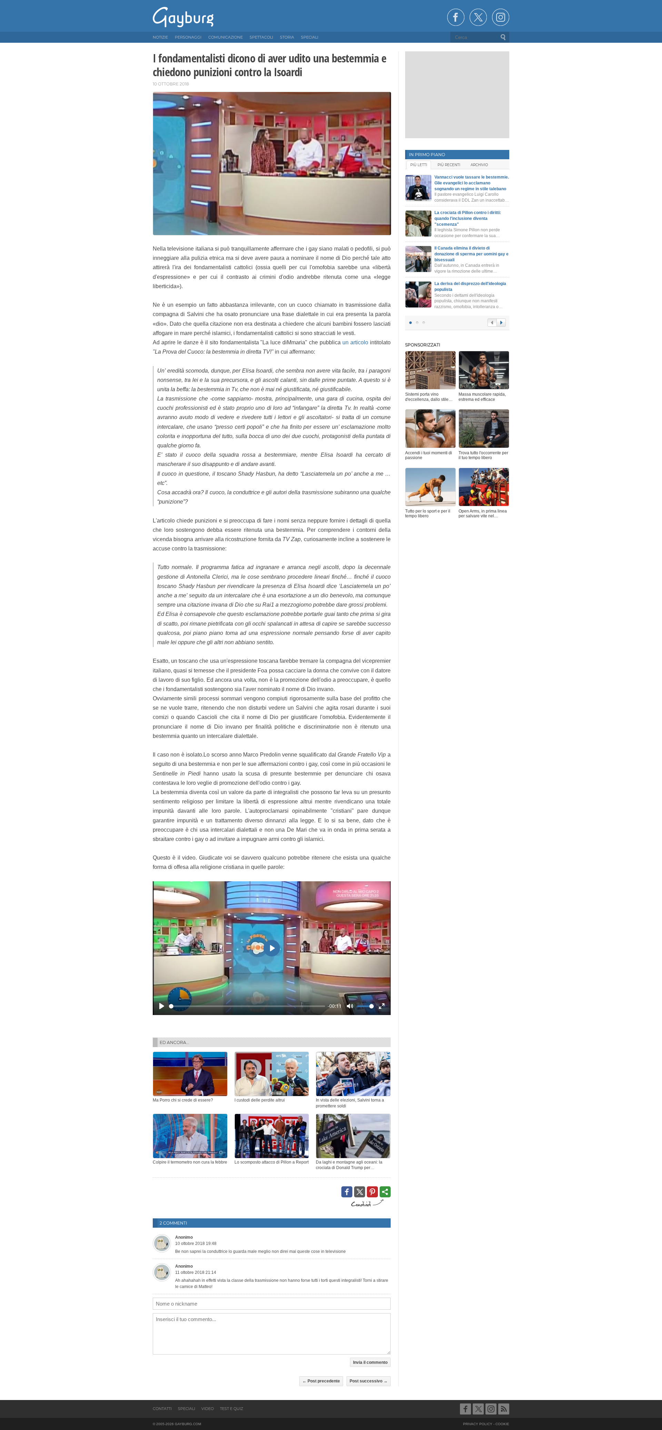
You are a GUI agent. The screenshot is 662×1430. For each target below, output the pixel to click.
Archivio (479, 165)
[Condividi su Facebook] (346, 1191)
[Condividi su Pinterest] (372, 1191)
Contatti (162, 1408)
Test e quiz (231, 1408)
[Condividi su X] (359, 1191)
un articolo (355, 342)
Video (207, 1408)
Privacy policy (477, 1424)
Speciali (186, 1408)
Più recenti (449, 165)
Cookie (502, 1424)
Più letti (418, 165)
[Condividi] (385, 1191)
